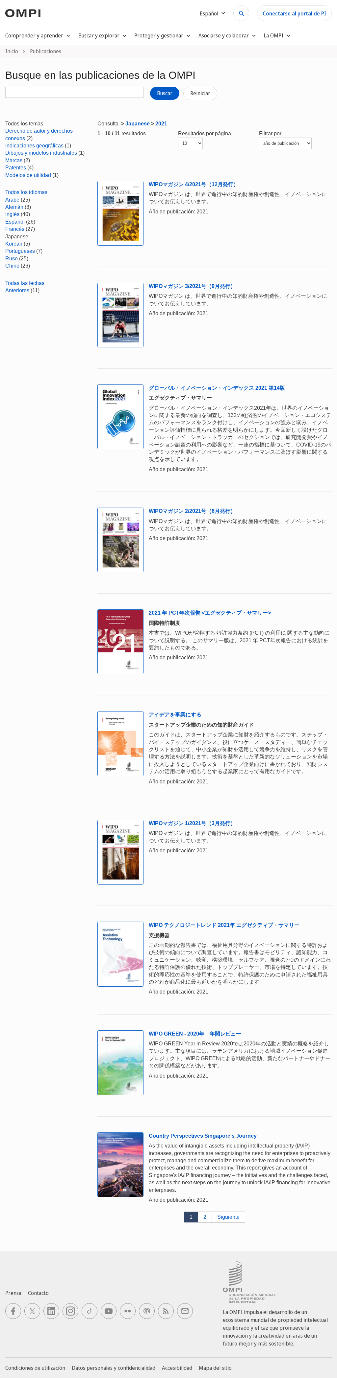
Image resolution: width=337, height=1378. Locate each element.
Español (15, 222)
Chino (12, 266)
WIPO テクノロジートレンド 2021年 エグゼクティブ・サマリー (224, 925)
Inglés (12, 214)
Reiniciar (200, 93)
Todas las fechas (24, 283)
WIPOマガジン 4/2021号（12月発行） (194, 184)
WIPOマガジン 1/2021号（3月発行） (192, 823)
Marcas (13, 160)
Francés (14, 229)
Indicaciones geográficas (34, 145)
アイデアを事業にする (175, 714)
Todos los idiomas (26, 192)
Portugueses (20, 251)
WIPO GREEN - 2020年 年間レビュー (195, 1034)
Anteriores (17, 290)
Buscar (164, 93)
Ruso (11, 258)
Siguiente (228, 1217)
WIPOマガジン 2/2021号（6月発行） (192, 511)
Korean (13, 244)
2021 (161, 123)
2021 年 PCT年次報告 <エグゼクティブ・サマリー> (210, 613)
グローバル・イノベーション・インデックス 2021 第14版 (217, 388)
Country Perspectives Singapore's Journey (203, 1136)
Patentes (15, 167)
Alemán (14, 207)
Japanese (137, 123)
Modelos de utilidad (28, 175)
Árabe (12, 200)
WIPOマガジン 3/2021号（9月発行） (192, 286)
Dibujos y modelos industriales (41, 153)
